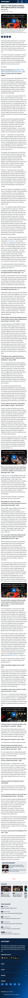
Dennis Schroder (10, 71)
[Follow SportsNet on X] (2, 984)
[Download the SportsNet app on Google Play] (14, 957)
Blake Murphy (4, 9)
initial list (8, 475)
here (13, 267)
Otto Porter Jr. (11, 241)
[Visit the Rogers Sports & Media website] (7, 991)
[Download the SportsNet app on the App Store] (5, 957)
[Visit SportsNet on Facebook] (10, 984)
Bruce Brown (17, 70)
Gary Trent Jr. (18, 71)
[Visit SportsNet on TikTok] (19, 984)
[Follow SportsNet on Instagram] (15, 984)
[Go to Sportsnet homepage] (5, 1)
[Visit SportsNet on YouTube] (6, 984)
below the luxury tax (15, 655)
